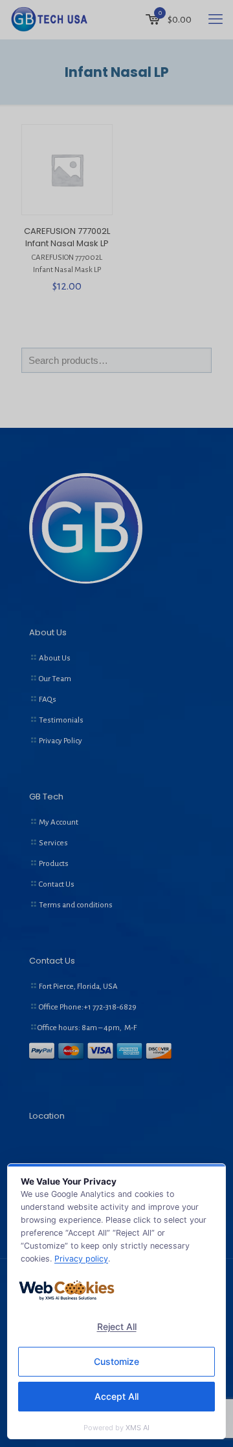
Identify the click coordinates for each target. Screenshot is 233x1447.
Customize (116, 1361)
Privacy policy (81, 1258)
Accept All (116, 1396)
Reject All (117, 1326)
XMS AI (138, 1427)
